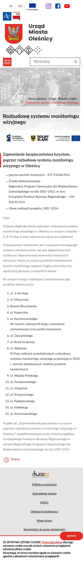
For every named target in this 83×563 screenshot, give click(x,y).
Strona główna (37, 99)
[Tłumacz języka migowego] (7, 16)
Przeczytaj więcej (52, 542)
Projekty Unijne (67, 99)
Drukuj (15, 459)
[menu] (7, 62)
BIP (16, 16)
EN (20, 6)
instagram (48, 6)
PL (11, 6)
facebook (57, 6)
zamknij (71, 536)
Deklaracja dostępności (41, 474)
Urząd (52, 99)
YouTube (67, 6)
